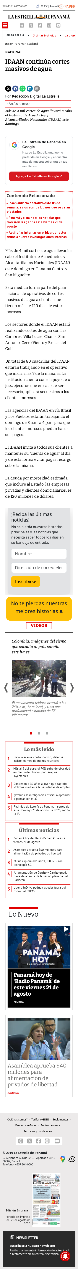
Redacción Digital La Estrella (36, 96)
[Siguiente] (71, 687)
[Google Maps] (62, 1159)
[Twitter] (8, 88)
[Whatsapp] (23, 88)
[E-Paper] (67, 6)
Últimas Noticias (44, 35)
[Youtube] (58, 25)
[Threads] (22, 25)
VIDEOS (39, 625)
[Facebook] (40, 25)
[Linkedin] (30, 88)
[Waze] (71, 1159)
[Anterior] (6, 687)
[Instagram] (49, 25)
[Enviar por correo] (37, 88)
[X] (31, 25)
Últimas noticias (39, 830)
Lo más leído (39, 749)
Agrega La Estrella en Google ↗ (39, 176)
